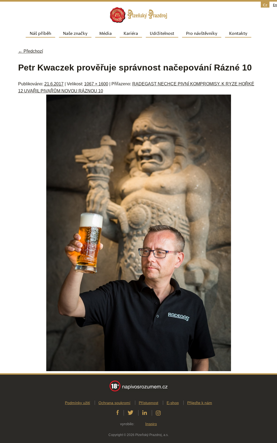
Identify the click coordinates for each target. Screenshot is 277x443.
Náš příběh (40, 33)
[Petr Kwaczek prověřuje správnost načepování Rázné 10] (138, 369)
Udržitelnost (162, 33)
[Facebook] (117, 413)
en (275, 4)
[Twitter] (130, 413)
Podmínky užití (77, 403)
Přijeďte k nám (199, 403)
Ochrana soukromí (114, 403)
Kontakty (238, 33)
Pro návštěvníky (201, 33)
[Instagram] (158, 413)
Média (105, 33)
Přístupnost (148, 403)
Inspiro (151, 424)
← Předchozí (30, 51)
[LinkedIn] (144, 413)
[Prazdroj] (138, 15)
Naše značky (75, 33)
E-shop (173, 403)
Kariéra (131, 33)
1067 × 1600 (96, 84)
